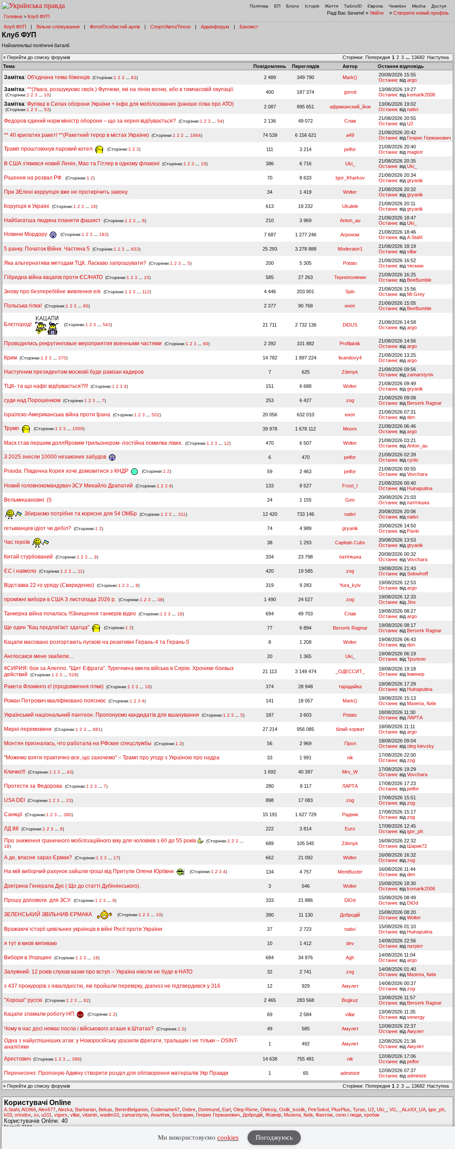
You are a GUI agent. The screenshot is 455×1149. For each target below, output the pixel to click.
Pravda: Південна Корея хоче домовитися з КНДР (67, 471)
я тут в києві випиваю (30, 943)
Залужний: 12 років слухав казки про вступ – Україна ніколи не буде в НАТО (98, 972)
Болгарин (182, 1114)
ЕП (277, 6)
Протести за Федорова (33, 786)
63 (133, 77)
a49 (350, 135)
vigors (61, 1114)
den (411, 417)
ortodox (23, 1114)
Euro (350, 828)
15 (146, 277)
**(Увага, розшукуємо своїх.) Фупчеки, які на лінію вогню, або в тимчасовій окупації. (130, 89)
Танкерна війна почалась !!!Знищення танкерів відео (70, 613)
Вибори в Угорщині (28, 957)
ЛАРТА (415, 717)
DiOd (349, 900)
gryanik (415, 180)
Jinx (411, 602)
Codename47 (165, 1109)
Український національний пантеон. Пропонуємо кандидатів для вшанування (102, 715)
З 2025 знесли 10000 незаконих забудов (56, 457)
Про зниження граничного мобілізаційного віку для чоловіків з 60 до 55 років (100, 841)
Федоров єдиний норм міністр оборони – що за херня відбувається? (90, 121)
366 (76, 1059)
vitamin (89, 1114)
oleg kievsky (420, 746)
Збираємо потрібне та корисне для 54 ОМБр (80, 514)
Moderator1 (350, 248)
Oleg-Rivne (245, 1109)
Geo (350, 500)
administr (350, 1073)
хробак (371, 1114)
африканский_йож (350, 106)
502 (156, 414)
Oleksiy (268, 1109)
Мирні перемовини (28, 729)
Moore (350, 428)
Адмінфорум (215, 26)
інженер (415, 674)
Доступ (438, 6)
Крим (10, 358)
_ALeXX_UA (412, 1109)
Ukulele (350, 206)
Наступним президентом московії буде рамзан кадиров (74, 372)
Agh (350, 957)
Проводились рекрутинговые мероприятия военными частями (83, 343)
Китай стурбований (28, 557)
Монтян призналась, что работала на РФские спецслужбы (78, 743)
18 (180, 613)
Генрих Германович (429, 137)
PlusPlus (340, 1109)
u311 (46, 1114)
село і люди (348, 1114)
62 (86, 1000)
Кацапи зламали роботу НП (40, 1014)
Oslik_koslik (292, 1109)
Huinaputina (419, 488)
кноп (350, 305)
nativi (412, 109)
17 (116, 857)
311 (182, 513)
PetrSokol (318, 1109)
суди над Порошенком (32, 400)
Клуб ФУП (39, 16)
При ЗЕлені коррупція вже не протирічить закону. (66, 192)
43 (69, 772)
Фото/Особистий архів (115, 26)
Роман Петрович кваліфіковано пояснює (55, 701)
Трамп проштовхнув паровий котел (49, 149)
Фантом (324, 1114)
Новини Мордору (26, 234)
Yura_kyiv (350, 585)
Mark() (350, 77)
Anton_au (350, 220)
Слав (350, 121)
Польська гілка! (23, 306)
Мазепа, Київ (421, 703)
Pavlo (413, 531)
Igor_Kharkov (350, 177)
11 (80, 571)
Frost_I (350, 485)
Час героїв (17, 542)
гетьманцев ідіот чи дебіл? (38, 528)
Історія (312, 6)
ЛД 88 (11, 829)
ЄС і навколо (20, 571)
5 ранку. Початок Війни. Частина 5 (47, 249)
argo (412, 80)
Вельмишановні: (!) (28, 500)
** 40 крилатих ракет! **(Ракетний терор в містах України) (76, 135)
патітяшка (418, 502)
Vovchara (417, 474)
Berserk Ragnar (424, 403)
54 (220, 121)
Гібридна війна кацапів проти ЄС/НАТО (54, 277)
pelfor (350, 149)
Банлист (248, 26)
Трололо (416, 659)
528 (73, 674)
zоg (350, 400)
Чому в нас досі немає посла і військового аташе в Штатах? (79, 1028)
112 (146, 291)
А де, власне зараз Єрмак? (38, 857)
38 (160, 599)
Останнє (388, 80)
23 (69, 800)
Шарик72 (417, 846)
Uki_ (350, 163)
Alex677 (47, 1109)
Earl (226, 1109)
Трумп (12, 428)
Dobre (189, 1109)
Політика (259, 6)
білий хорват (350, 729)
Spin (350, 291)
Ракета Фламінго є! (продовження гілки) (54, 686)
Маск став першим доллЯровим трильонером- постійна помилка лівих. (93, 443)
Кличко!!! (14, 772)
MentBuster (350, 871)
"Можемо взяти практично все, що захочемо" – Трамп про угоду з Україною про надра (112, 757)
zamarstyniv (420, 374)
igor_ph (415, 831)
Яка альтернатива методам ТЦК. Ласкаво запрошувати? (75, 263)
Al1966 (28, 1109)
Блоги (292, 6)
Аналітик (160, 1114)
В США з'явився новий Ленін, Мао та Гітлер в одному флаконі (82, 163)
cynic (413, 460)
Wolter (350, 192)
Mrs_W (350, 771)
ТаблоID (353, 6)
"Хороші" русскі (23, 1000)
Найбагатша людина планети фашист (52, 220)
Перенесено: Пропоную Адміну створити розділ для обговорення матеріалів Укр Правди (116, 1073)
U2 (410, 123)
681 (97, 729)
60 (85, 305)
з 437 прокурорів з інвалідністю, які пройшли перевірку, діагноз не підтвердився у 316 (112, 986)
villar (412, 251)
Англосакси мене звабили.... (39, 656)
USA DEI (14, 800)
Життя (331, 6)
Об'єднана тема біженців (58, 77)
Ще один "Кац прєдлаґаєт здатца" (47, 627)
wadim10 (109, 1114)
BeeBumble (419, 280)
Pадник (350, 814)
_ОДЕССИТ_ (350, 671)
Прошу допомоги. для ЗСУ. (37, 900)
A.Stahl (414, 237)
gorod (350, 92)
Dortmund (209, 1109)
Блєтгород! (18, 324)
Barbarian (85, 1109)
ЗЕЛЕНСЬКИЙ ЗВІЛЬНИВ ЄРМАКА (48, 914)
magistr (415, 152)
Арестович (17, 1059)
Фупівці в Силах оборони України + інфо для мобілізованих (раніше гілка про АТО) (130, 104)
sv (36, 1114)
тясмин (415, 265)
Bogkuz (350, 1000)
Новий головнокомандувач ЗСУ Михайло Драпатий (68, 486)
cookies (228, 1137)
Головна (13, 16)
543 (107, 324)
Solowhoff (417, 573)
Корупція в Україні (27, 206)
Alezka (65, 1109)
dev (350, 943)
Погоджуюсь (274, 1137)
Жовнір (273, 1114)
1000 (77, 428)
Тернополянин (350, 277)
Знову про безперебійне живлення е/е (53, 291)
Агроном (349, 234)
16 (93, 206)
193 (103, 234)
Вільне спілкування (58, 26)
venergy (416, 1017)
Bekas (105, 1109)
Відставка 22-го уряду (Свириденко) (49, 585)
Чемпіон (397, 6)
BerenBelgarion (131, 1109)
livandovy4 (350, 357)
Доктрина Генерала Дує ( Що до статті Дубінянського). (72, 886)
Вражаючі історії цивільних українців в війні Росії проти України (83, 929)
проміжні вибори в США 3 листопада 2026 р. (60, 599)
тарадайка (350, 686)
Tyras (359, 1109)
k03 (8, 1114)
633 (135, 249)
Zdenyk (350, 372)
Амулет (350, 986)
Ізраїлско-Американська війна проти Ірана (57, 414)
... (408, 57)
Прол (350, 743)
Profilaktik (349, 343)
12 (226, 443)
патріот (415, 946)
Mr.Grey (416, 294)
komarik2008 (421, 94)
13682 (418, 57)
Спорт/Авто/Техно (170, 26)
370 (62, 357)
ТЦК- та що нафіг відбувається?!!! (46, 386)
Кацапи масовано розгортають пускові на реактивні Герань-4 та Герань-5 (96, 642)
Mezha (419, 6)
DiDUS (350, 324)
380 (68, 814)
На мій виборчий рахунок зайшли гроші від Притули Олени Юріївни (89, 871)
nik (350, 757)
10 (46, 94)
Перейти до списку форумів (38, 57)
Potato (350, 263)
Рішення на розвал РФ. (33, 178)
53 (46, 109)
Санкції (13, 814)
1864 (195, 135)
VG (392, 1109)
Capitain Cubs (350, 542)
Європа (375, 6)
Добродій (350, 915)
